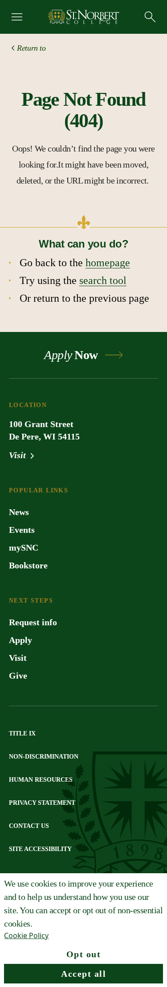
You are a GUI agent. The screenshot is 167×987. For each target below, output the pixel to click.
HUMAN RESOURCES (41, 779)
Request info (33, 622)
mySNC (23, 547)
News (19, 512)
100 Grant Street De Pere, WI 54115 (44, 430)
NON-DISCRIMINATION (43, 756)
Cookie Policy (26, 935)
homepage (108, 262)
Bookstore (28, 565)
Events (22, 530)
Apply (20, 640)
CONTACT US (29, 826)
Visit (18, 455)
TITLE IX (22, 733)
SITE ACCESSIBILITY (40, 849)
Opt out (83, 954)
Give (18, 675)
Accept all (83, 974)
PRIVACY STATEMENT (42, 802)
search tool (102, 280)
